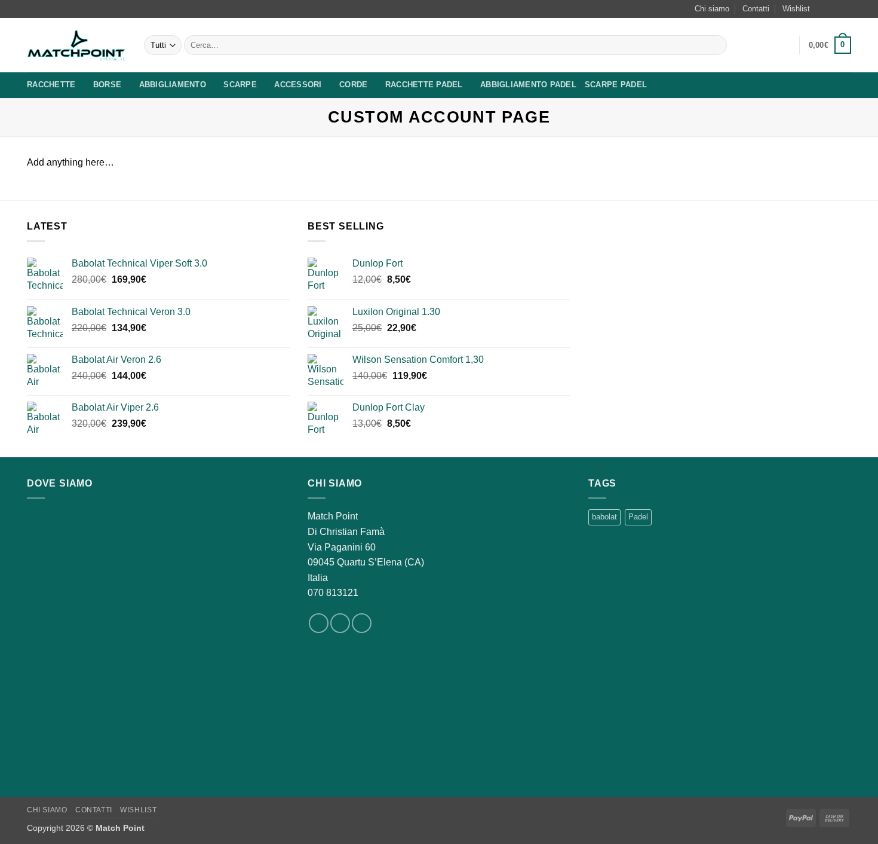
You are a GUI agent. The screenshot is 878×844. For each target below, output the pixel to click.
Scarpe (240, 84)
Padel (638, 516)
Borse (107, 84)
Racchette (51, 84)
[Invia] (716, 45)
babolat (604, 516)
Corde (353, 84)
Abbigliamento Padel (528, 84)
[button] (785, 45)
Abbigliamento (172, 84)
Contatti (755, 8)
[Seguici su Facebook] (822, 9)
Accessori (297, 84)
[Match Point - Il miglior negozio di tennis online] (76, 45)
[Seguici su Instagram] (833, 9)
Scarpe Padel (616, 84)
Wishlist (796, 8)
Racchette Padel (424, 84)
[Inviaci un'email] (845, 9)
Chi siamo (712, 8)
